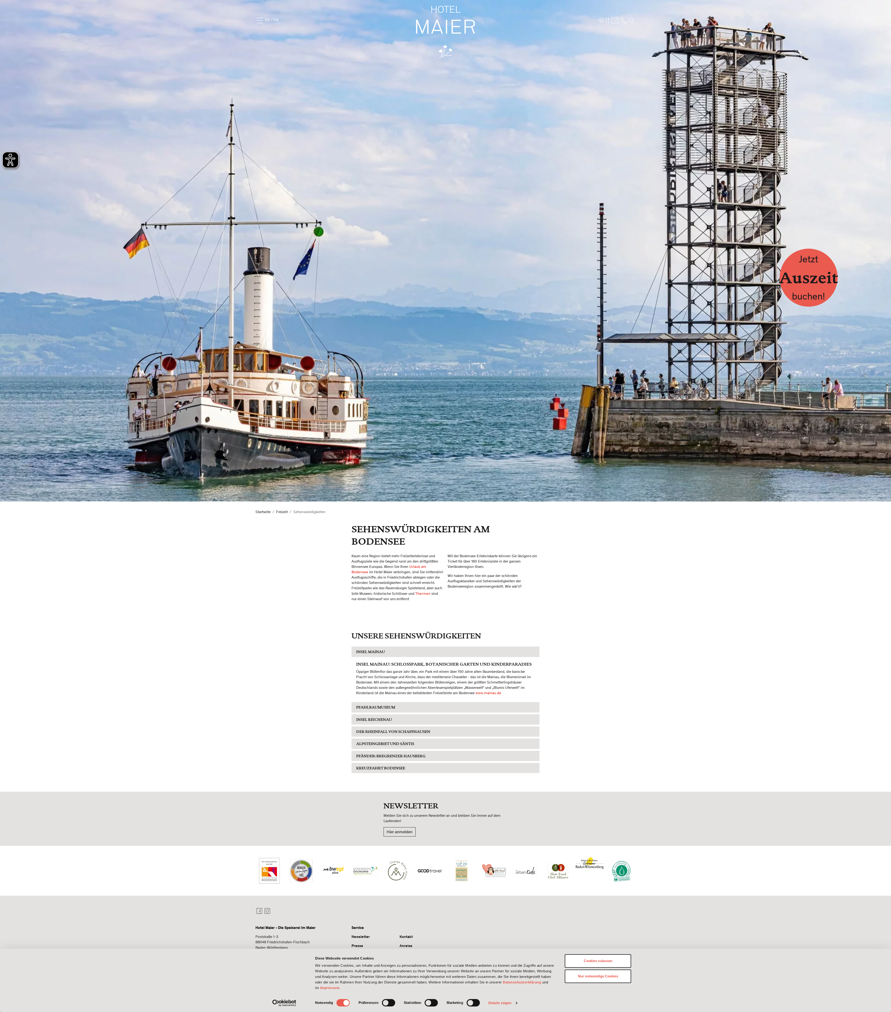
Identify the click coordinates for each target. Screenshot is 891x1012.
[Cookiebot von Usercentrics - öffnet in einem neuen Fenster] (284, 1002)
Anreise (406, 946)
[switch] (388, 1002)
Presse (357, 946)
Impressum (329, 988)
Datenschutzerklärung (522, 982)
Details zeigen (499, 1003)
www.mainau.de (488, 693)
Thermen (422, 593)
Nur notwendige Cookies (598, 976)
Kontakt (406, 936)
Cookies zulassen (598, 961)
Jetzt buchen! (809, 277)
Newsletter (361, 936)
